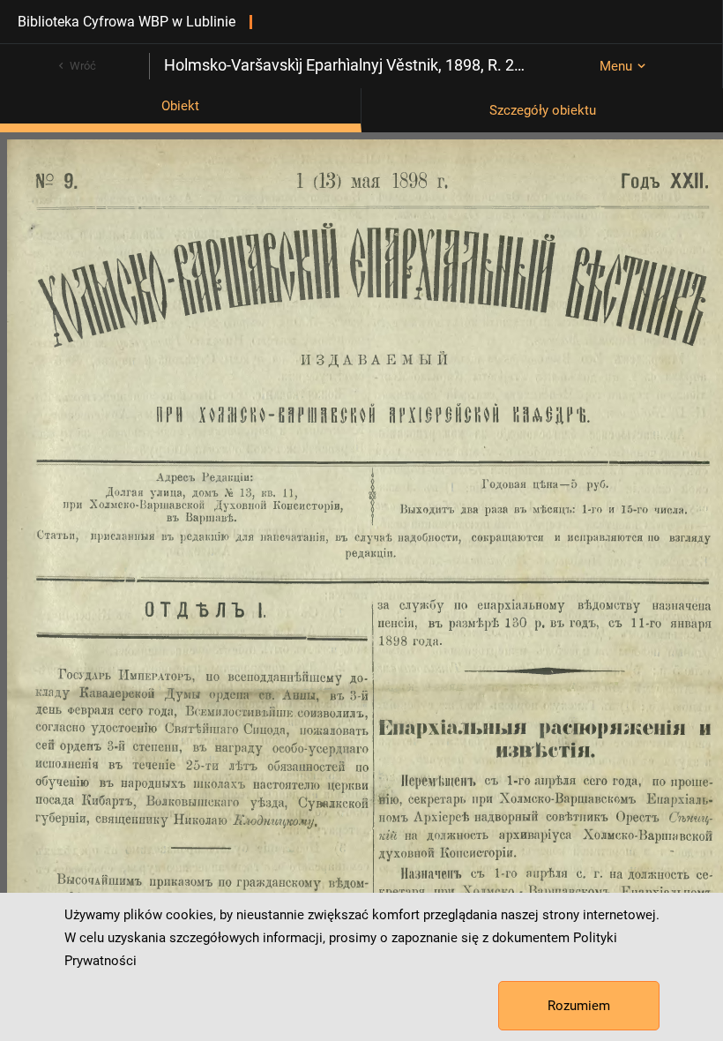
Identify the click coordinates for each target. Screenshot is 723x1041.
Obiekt (180, 106)
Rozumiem (579, 1006)
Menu (616, 66)
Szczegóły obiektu (542, 110)
